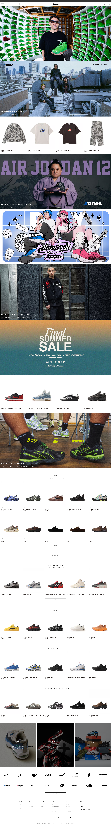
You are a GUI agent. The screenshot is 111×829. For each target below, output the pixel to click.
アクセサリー (31, 806)
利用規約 (38, 823)
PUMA (53, 808)
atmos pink (42, 804)
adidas (53, 804)
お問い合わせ (68, 808)
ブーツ (19, 804)
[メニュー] (2, 4)
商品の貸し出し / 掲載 (69, 809)
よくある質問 (68, 806)
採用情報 (72, 823)
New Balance (54, 809)
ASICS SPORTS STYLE (55, 806)
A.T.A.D (42, 808)
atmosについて (68, 811)
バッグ (30, 804)
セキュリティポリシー (60, 823)
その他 (19, 808)
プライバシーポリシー (51, 823)
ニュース (82, 801)
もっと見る (55, 545)
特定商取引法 (44, 823)
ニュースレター (68, 804)
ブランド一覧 (54, 793)
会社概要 (67, 823)
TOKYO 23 (42, 806)
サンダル (19, 806)
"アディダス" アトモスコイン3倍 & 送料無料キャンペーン (55, 1)
